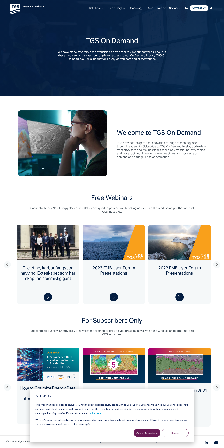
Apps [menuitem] (150, 8)
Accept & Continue (147, 432)
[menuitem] (97, 8)
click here (95, 413)
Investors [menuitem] (161, 8)
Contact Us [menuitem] (199, 8)
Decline (175, 432)
